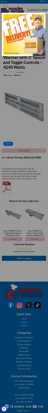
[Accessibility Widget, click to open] (4, 409)
